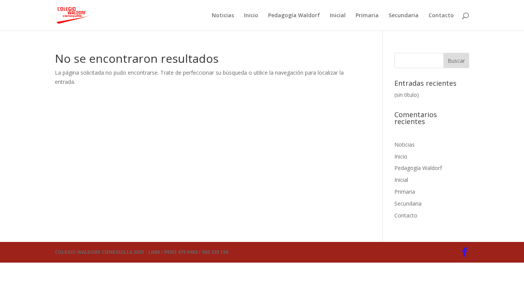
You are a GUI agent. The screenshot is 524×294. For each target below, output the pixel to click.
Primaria (367, 16)
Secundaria (404, 16)
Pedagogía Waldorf (294, 16)
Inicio (251, 16)
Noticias (223, 16)
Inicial (338, 16)
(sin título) (406, 94)
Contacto (441, 16)
